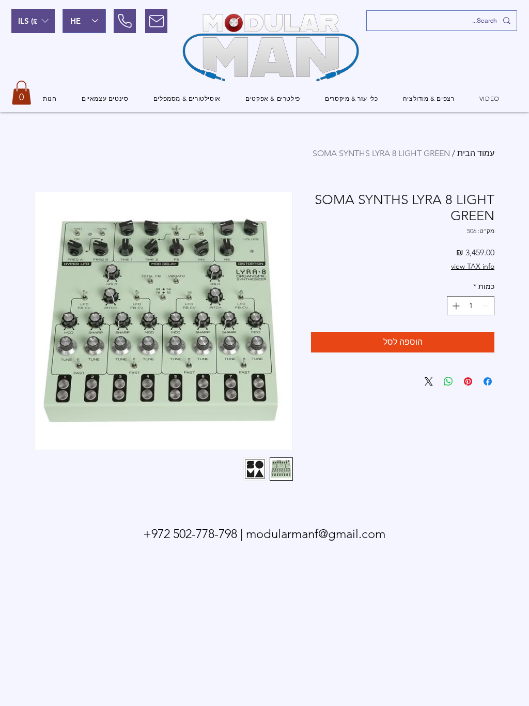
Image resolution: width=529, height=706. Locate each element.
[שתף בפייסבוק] (487, 381)
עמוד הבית (475, 153)
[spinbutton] (470, 306)
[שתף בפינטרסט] (468, 381)
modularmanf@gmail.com (315, 533)
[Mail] (156, 21)
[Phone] (125, 21)
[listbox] (33, 21)
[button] (33, 21)
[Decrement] (486, 306)
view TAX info (472, 266)
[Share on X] (429, 381)
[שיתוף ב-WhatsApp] (448, 381)
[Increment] (454, 306)
